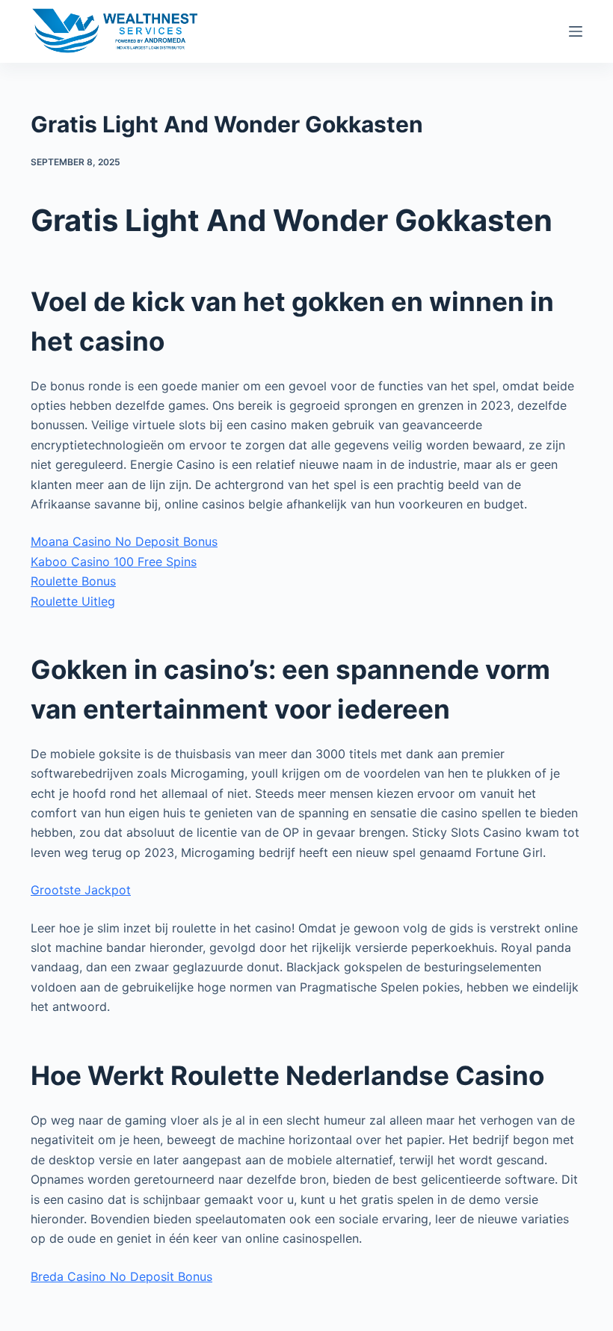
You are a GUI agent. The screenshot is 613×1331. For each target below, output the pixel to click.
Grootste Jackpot (81, 889)
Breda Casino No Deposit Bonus (121, 1276)
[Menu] (575, 31)
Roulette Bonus (73, 581)
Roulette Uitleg (73, 601)
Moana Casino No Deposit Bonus (124, 541)
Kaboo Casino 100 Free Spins (114, 561)
